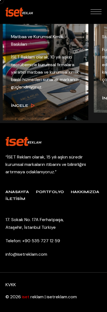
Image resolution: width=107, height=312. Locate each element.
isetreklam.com (62, 297)
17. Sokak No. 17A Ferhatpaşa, (34, 219)
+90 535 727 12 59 (41, 241)
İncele (19, 105)
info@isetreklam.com (26, 254)
